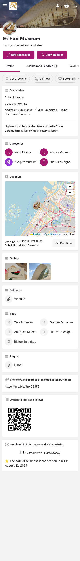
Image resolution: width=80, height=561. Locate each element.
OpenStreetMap (52, 234)
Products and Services (41, 65)
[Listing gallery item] (16, 271)
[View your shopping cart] (66, 5)
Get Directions (63, 243)
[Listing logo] (10, 28)
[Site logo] (13, 6)
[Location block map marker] (37, 206)
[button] (40, 209)
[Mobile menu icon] (4, 6)
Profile (10, 65)
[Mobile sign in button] (57, 5)
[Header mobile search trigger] (75, 5)
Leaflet (36, 234)
